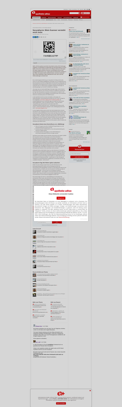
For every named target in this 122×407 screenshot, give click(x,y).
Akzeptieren (61, 198)
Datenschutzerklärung (64, 217)
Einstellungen (83, 219)
